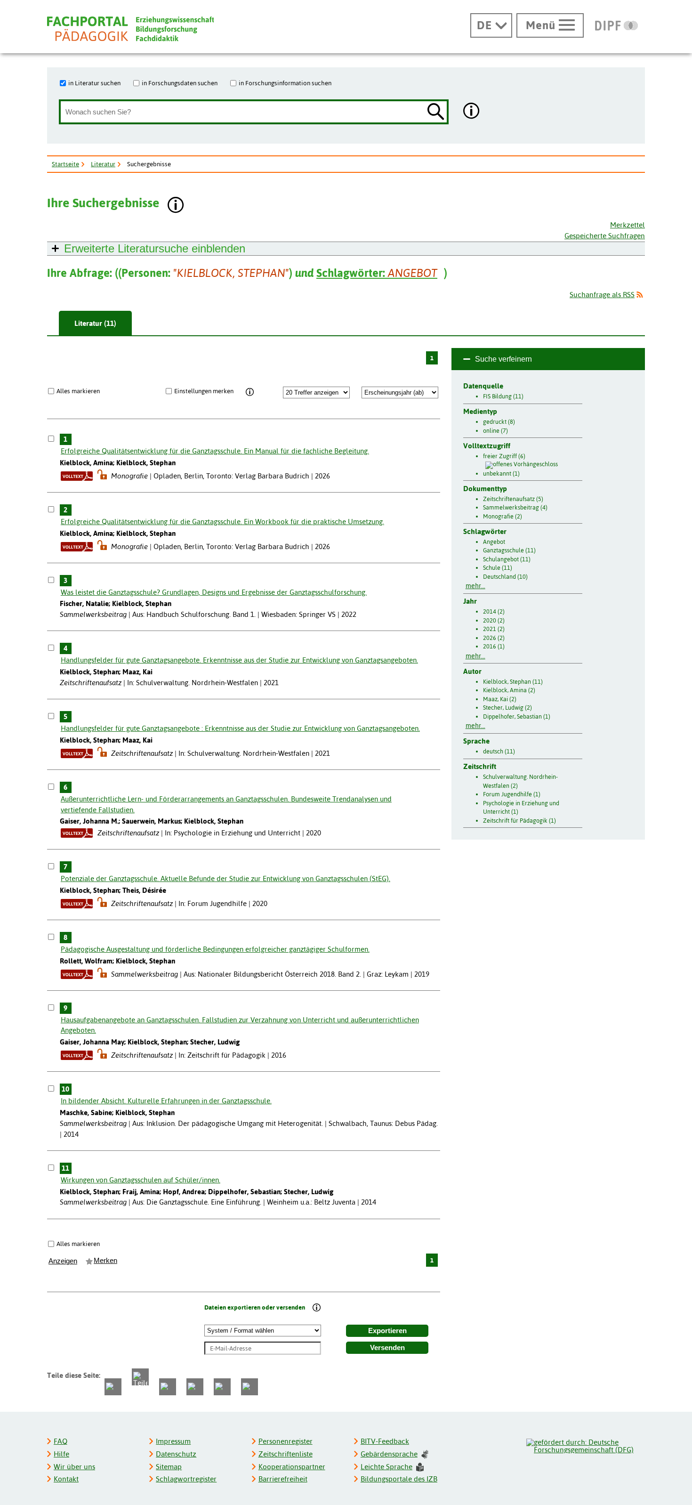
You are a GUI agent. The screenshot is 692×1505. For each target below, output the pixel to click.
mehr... (475, 586)
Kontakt (66, 1479)
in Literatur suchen (94, 83)
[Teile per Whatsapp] (167, 1386)
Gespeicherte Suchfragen (604, 236)
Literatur (103, 164)
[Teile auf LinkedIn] (194, 1386)
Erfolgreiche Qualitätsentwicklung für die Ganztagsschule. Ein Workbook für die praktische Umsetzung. (222, 522)
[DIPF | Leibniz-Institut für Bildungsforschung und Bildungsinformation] (616, 25)
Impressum (173, 1441)
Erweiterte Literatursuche (154, 248)
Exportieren (387, 1331)
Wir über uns (74, 1467)
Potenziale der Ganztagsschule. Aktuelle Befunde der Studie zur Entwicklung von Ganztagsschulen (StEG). (225, 878)
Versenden (387, 1347)
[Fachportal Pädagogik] (130, 28)
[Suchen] (436, 112)
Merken (105, 1260)
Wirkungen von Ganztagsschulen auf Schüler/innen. (140, 1180)
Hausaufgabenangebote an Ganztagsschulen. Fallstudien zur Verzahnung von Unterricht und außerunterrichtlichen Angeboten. (240, 1025)
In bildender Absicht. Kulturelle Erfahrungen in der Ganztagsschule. (166, 1101)
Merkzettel (627, 225)
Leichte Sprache (386, 1467)
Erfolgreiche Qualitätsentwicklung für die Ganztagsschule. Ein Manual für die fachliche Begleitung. (215, 451)
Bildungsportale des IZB (399, 1479)
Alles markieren (78, 391)
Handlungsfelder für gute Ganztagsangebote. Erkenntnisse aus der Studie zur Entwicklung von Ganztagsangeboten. (239, 660)
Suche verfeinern (503, 359)
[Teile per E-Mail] (222, 1386)
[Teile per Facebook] (113, 1386)
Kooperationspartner (291, 1467)
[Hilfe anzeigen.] (472, 111)
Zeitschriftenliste (285, 1454)
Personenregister (285, 1441)
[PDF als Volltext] (77, 475)
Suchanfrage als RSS (602, 295)
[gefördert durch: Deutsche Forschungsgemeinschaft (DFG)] (585, 1444)
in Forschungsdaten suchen (179, 83)
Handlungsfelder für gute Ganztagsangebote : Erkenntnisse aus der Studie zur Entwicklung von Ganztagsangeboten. (240, 728)
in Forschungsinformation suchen (285, 83)
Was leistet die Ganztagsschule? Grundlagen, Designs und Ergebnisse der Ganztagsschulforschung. (214, 592)
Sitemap (169, 1467)
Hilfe (61, 1454)
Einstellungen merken (203, 391)
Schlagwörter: (376, 273)
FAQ (60, 1441)
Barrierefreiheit (282, 1479)
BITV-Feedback (385, 1441)
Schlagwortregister (186, 1479)
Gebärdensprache (389, 1454)
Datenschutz (176, 1454)
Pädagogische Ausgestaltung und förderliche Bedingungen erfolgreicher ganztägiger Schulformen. (215, 949)
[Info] (250, 392)
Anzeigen (62, 1261)
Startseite (65, 164)
